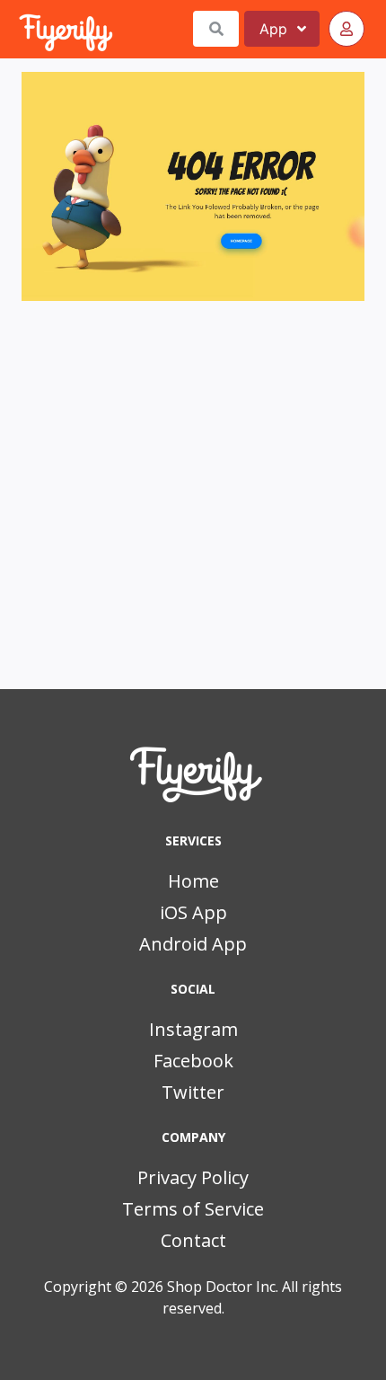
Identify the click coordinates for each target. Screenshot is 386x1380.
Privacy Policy (193, 1177)
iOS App (193, 912)
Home (193, 881)
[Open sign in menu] (346, 29)
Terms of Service (193, 1209)
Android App (193, 944)
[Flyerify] (20, 28)
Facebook (193, 1060)
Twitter (193, 1092)
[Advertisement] (193, 519)
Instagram (193, 1029)
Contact (193, 1240)
